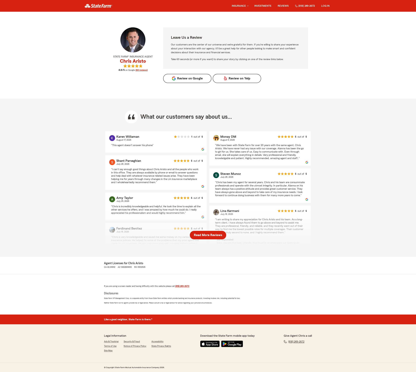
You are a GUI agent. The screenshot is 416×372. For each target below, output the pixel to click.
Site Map (108, 351)
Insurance (239, 6)
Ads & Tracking (111, 341)
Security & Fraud (132, 341)
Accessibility (157, 341)
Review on (190, 78)
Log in (325, 6)
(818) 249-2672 (306, 6)
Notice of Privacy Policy (135, 346)
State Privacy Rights (161, 346)
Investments (262, 6)
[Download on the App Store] (210, 344)
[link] (98, 6)
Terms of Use (110, 346)
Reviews (283, 6)
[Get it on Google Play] (232, 344)
